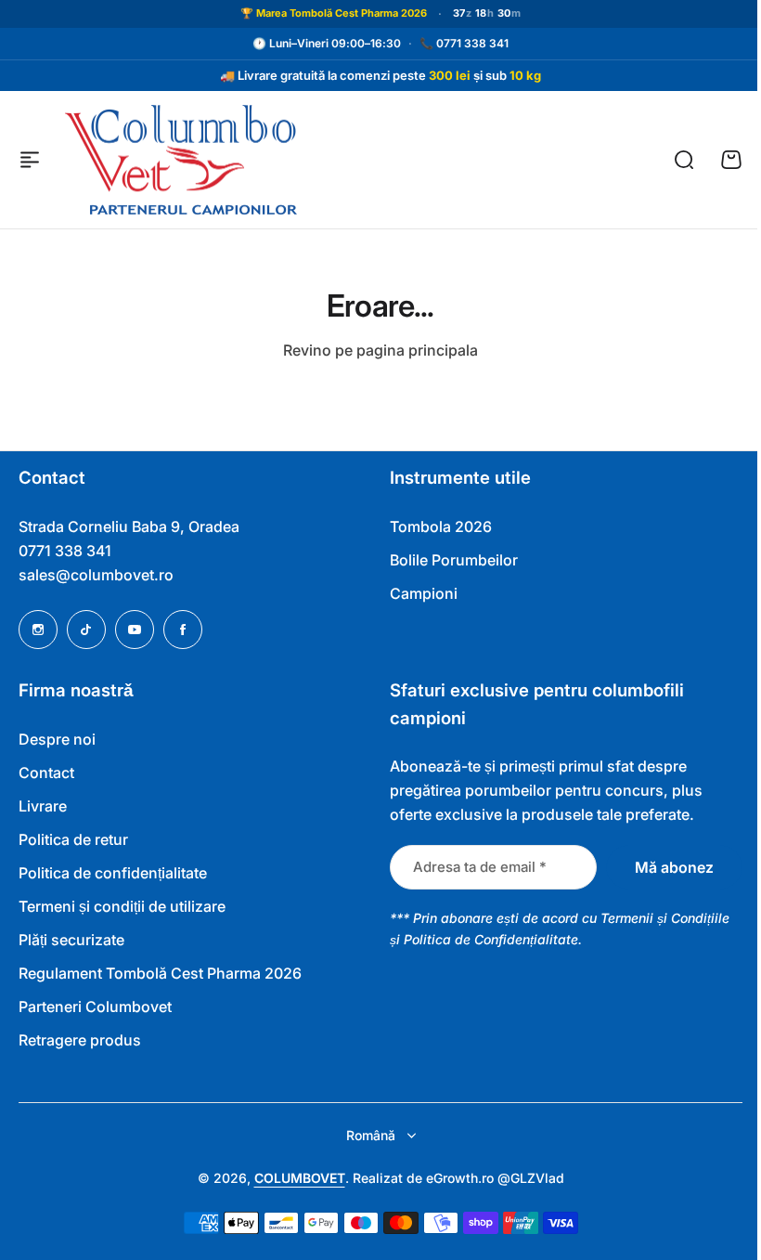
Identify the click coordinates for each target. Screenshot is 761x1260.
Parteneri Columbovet (95, 1006)
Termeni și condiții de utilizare (122, 906)
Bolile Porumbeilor (447, 560)
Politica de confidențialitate (113, 873)
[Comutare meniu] (29, 159)
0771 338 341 (466, 43)
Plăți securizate (71, 939)
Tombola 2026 (434, 526)
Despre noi (57, 739)
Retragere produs (80, 1040)
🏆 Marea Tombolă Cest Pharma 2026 (326, 12)
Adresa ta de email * (473, 867)
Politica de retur (73, 839)
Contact (46, 772)
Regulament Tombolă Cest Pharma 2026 (160, 973)
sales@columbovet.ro (96, 574)
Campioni (417, 593)
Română (363, 1135)
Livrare (43, 806)
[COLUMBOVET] (181, 160)
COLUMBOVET (292, 1178)
